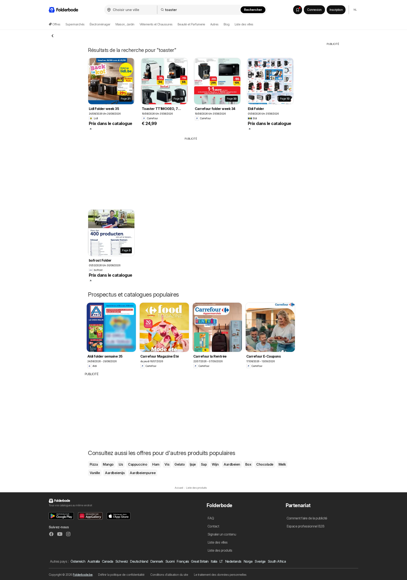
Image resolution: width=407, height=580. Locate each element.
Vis (166, 464)
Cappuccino (137, 464)
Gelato (179, 464)
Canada (107, 561)
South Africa (277, 561)
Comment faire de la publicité (307, 518)
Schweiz (121, 561)
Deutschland (139, 561)
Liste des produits (220, 550)
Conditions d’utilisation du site (169, 574)
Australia (93, 561)
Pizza (94, 464)
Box (248, 464)
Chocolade (264, 464)
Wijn (215, 464)
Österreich (78, 561)
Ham (155, 464)
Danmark (156, 561)
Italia (214, 561)
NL (355, 9)
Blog (227, 24)
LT (221, 561)
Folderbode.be (82, 574)
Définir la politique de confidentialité (121, 574)
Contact (213, 526)
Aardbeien (232, 464)
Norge (248, 561)
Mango (108, 464)
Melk (282, 464)
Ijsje (193, 464)
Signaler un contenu (222, 534)
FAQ (211, 518)
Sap (204, 464)
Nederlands (233, 561)
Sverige (260, 561)
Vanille (95, 473)
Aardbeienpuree (143, 473)
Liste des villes (244, 24)
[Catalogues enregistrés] (297, 9)
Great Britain (199, 561)
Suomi (169, 561)
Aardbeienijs (115, 473)
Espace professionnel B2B (306, 526)
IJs (121, 464)
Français (183, 561)
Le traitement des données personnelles (220, 574)
